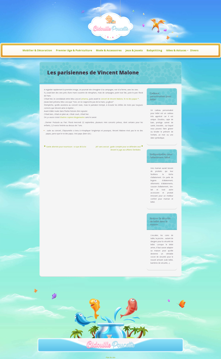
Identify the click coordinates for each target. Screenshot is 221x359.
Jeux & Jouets (134, 50)
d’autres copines (67, 117)
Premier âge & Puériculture (74, 50)
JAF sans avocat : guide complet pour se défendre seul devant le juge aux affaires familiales (118, 148)
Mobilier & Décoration (37, 50)
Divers (194, 50)
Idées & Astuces (176, 50)
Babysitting (154, 50)
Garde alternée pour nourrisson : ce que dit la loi (66, 146)
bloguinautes (79, 117)
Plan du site (110, 357)
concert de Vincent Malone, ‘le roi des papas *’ (120, 99)
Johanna (84, 99)
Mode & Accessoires (109, 50)
